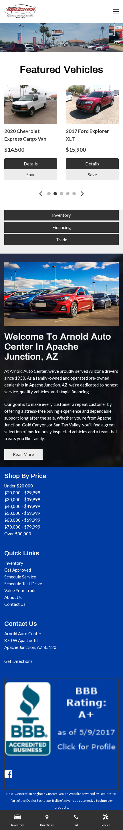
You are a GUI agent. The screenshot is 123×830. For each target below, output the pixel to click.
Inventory (61, 215)
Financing (61, 227)
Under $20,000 (18, 485)
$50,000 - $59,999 (22, 513)
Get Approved (17, 569)
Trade (61, 239)
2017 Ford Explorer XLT (87, 135)
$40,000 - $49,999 (22, 506)
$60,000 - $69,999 (22, 520)
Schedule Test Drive (23, 583)
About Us (13, 597)
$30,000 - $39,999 (22, 499)
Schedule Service (20, 576)
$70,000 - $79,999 (22, 526)
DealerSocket (36, 800)
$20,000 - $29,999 (22, 492)
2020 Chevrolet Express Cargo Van (25, 135)
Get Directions (18, 661)
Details (31, 163)
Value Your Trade (20, 590)
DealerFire (108, 793)
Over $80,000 (17, 533)
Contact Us (14, 604)
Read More (23, 454)
